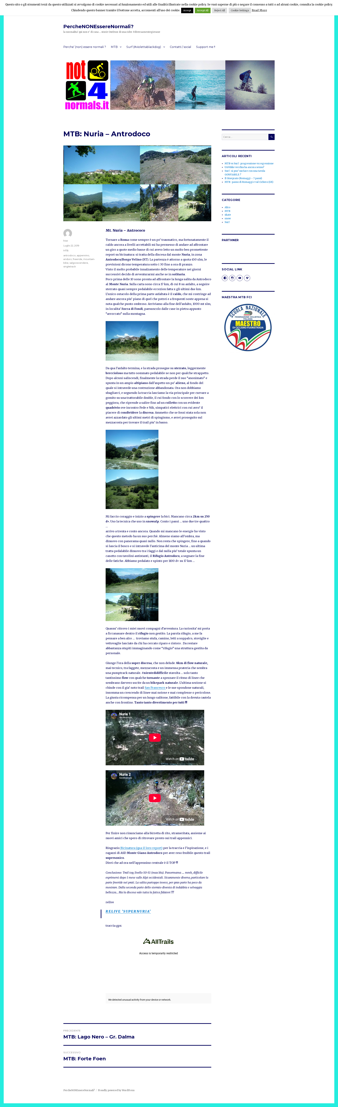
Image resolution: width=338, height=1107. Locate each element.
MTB (114, 47)
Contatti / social (180, 47)
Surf (227, 222)
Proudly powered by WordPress (116, 1090)
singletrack (69, 266)
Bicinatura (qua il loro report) (141, 848)
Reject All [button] (219, 10)
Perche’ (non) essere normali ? (84, 47)
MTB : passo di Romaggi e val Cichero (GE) (249, 182)
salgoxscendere (79, 262)
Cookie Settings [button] (240, 10)
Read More (259, 10)
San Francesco (155, 687)
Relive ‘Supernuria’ (128, 911)
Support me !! (205, 47)
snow (228, 218)
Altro (227, 207)
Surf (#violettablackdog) (143, 47)
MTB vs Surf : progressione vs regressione (249, 163)
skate (228, 214)
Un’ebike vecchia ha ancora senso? (244, 167)
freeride (77, 259)
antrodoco (69, 255)
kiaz (65, 240)
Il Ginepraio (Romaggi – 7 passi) (243, 178)
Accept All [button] (202, 10)
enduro (67, 259)
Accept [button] (187, 10)
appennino (83, 255)
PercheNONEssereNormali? (98, 26)
